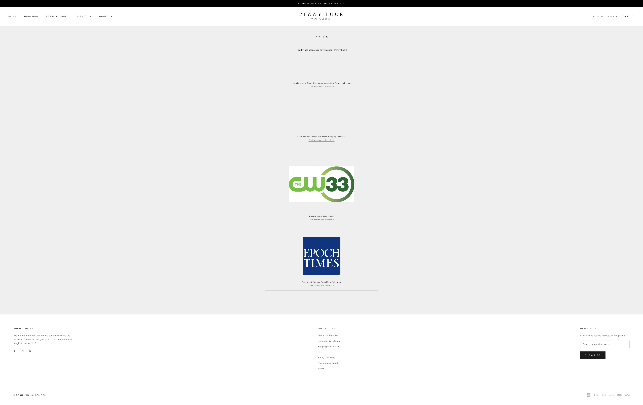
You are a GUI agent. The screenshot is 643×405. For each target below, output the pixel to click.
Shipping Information (328, 346)
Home (12, 16)
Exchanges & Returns (328, 341)
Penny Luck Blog (326, 357)
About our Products (327, 335)
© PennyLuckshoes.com (30, 395)
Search (612, 16)
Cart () (629, 16)
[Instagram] (22, 350)
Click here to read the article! (322, 86)
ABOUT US (105, 16)
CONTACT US (82, 16)
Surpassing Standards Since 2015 (321, 3)
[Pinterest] (30, 350)
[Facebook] (14, 350)
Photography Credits (328, 363)
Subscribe (593, 355)
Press (320, 352)
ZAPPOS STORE (56, 16)
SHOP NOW (31, 16)
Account (598, 16)
